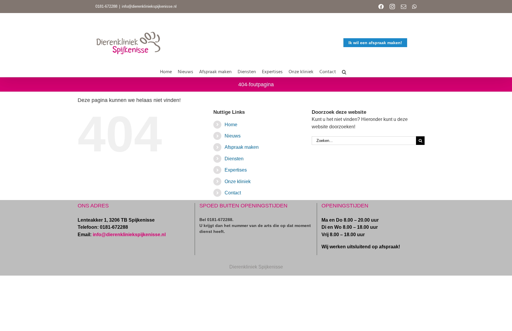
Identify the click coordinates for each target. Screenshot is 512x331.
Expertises (236, 169)
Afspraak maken (242, 147)
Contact (233, 192)
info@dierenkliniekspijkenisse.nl (149, 6)
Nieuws (233, 135)
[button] (344, 71)
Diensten (234, 158)
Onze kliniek (238, 181)
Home (231, 124)
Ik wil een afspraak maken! (375, 42)
